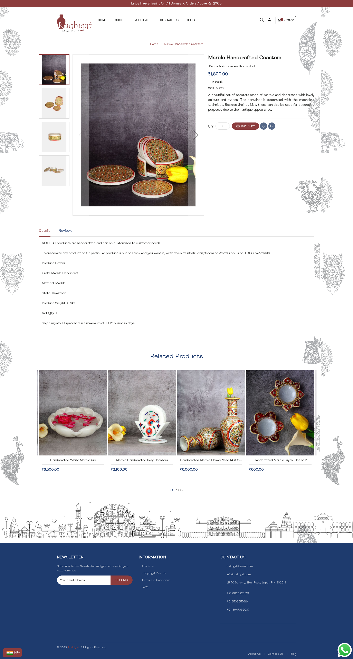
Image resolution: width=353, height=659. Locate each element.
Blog (293, 654)
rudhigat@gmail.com (240, 566)
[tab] (44, 232)
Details (44, 230)
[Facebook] (221, 619)
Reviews (66, 230)
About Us (254, 654)
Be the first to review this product (232, 66)
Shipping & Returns (154, 573)
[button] (12, 652)
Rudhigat (73, 647)
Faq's (145, 587)
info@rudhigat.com (200, 253)
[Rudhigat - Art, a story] (74, 23)
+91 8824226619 (238, 593)
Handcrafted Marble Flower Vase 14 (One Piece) (147, 460)
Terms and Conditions (156, 580)
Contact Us (275, 654)
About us (148, 566)
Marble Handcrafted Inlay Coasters (73, 460)
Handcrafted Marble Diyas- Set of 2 (211, 460)
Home (154, 44)
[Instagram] (228, 619)
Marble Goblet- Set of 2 (280, 460)
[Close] (269, 21)
